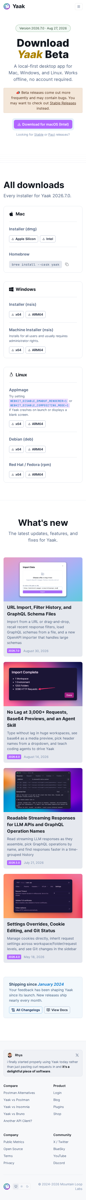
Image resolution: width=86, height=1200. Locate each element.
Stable (38, 134)
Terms (8, 1156)
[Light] (21, 1186)
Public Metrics (14, 1142)
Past (51, 134)
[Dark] (27, 1186)
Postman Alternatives (19, 1093)
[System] (16, 1186)
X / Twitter (60, 1142)
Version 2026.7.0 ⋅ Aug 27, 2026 (43, 28)
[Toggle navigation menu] (78, 6)
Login (57, 1093)
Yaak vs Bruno (14, 1114)
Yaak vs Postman (16, 1100)
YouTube (59, 1156)
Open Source (13, 1149)
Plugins (58, 1107)
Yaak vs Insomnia (17, 1107)
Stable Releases (63, 103)
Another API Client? (18, 1121)
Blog (56, 1100)
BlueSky (59, 1149)
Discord (59, 1163)
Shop (57, 1114)
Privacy (9, 1163)
